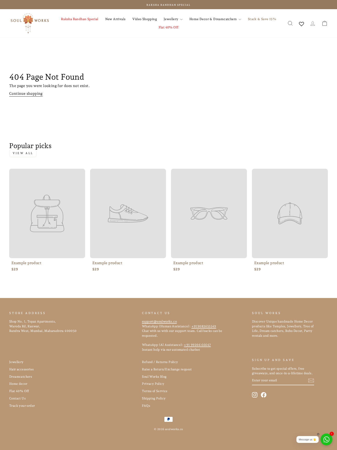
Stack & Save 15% (262, 19)
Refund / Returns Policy (160, 362)
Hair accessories (21, 369)
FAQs (146, 405)
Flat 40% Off (169, 27)
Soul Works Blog (154, 376)
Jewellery (171, 19)
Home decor (18, 383)
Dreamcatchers (20, 376)
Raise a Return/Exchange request (167, 369)
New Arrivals (115, 19)
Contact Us (17, 398)
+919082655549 (203, 326)
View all (23, 153)
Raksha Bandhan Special (79, 19)
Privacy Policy (153, 383)
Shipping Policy (154, 398)
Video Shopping (144, 19)
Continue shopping (26, 93)
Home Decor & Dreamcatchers (213, 19)
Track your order (22, 405)
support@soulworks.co (159, 321)
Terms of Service (154, 391)
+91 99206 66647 (197, 345)
